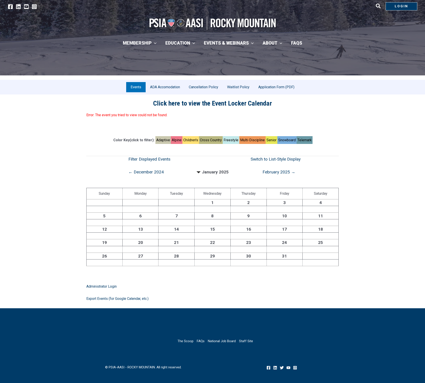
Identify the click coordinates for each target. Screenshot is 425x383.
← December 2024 (146, 172)
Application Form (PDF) (276, 87)
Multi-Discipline (252, 140)
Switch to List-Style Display (276, 159)
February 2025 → (279, 172)
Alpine (177, 140)
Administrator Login (101, 286)
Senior (271, 140)
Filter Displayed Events (149, 159)
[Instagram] (34, 6)
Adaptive (163, 140)
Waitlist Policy (238, 87)
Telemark (305, 140)
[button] (378, 7)
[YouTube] (26, 6)
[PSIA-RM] (212, 23)
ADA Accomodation (165, 87)
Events (136, 87)
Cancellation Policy (203, 87)
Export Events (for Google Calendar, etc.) (117, 299)
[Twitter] (282, 368)
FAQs (201, 341)
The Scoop (185, 341)
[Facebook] (10, 6)
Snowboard (287, 140)
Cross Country (211, 140)
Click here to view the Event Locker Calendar (212, 103)
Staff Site (246, 341)
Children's (190, 140)
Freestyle (231, 140)
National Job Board (222, 341)
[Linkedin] (18, 6)
